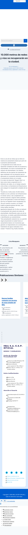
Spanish (18, 1)
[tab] (3, 334)
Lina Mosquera (14, 66)
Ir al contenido (11, 501)
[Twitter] (11, 473)
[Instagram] (16, 473)
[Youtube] (21, 473)
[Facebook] (7, 473)
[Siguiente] (5, 280)
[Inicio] (8, 49)
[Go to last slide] (2, 280)
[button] (14, 45)
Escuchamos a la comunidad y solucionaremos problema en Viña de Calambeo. (22, 250)
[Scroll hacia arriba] (1, 501)
